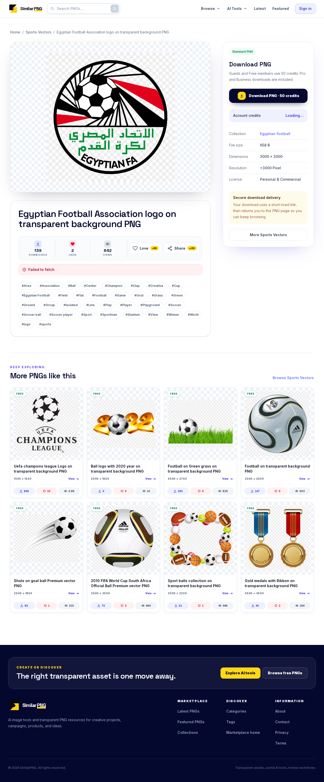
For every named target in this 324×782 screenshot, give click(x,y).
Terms (280, 743)
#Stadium (133, 314)
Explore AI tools (240, 673)
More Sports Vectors (268, 235)
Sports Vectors (38, 32)
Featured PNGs (191, 722)
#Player (126, 305)
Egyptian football (275, 134)
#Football (99, 295)
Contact (282, 722)
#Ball (71, 286)
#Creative (155, 286)
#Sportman (108, 314)
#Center (90, 286)
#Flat (80, 295)
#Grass (157, 295)
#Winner (173, 314)
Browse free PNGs (285, 673)
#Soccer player (61, 314)
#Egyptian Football (36, 295)
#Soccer (174, 305)
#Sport (86, 314)
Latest (260, 8)
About (280, 711)
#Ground (28, 305)
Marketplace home (243, 732)
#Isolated (71, 305)
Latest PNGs (188, 711)
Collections (187, 732)
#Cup (176, 286)
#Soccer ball (31, 314)
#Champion (113, 286)
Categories (236, 711)
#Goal (138, 295)
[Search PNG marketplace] (115, 9)
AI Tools (234, 8)
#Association (49, 286)
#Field (63, 295)
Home (15, 32)
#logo (26, 324)
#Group (49, 305)
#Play (107, 305)
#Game (120, 295)
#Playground (150, 305)
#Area (26, 286)
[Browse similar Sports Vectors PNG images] (74, 395)
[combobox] (82, 8)
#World (193, 314)
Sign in (305, 8)
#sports (45, 324)
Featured (280, 8)
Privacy (282, 732)
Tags (230, 722)
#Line (90, 305)
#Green (177, 295)
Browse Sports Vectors (293, 378)
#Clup (135, 286)
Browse (208, 8)
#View (153, 314)
